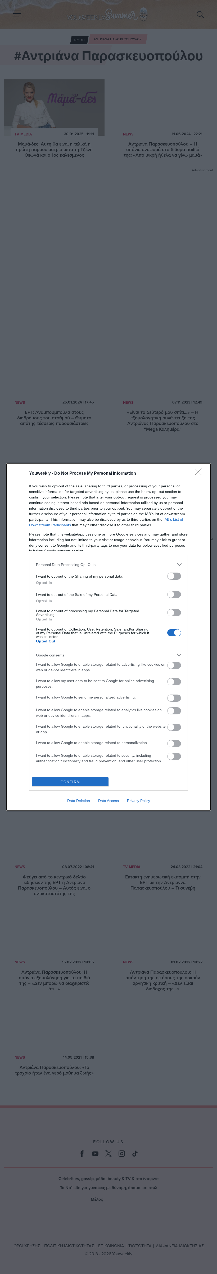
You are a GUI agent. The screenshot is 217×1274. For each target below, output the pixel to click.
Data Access (108, 801)
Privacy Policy (138, 801)
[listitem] (108, 564)
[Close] (200, 474)
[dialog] (108, 637)
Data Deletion (78, 801)
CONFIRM (70, 782)
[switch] (174, 576)
